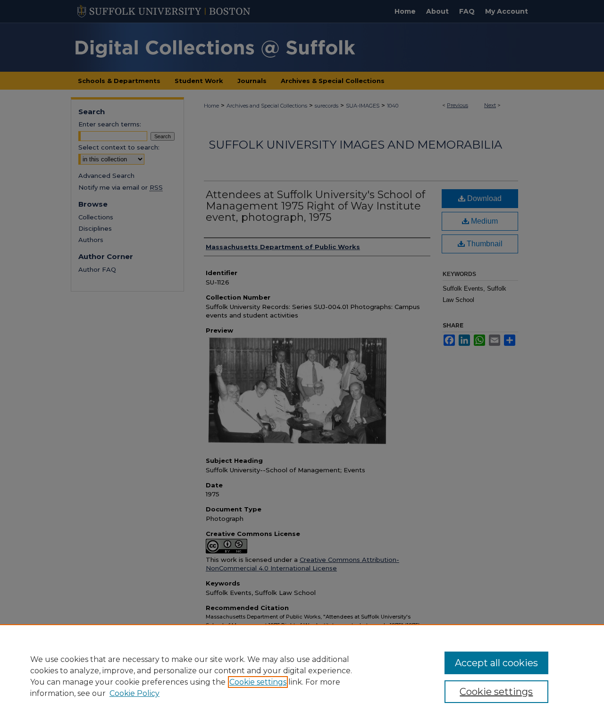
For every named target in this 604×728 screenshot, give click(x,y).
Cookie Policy (134, 693)
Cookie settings (257, 682)
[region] (302, 676)
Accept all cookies (496, 663)
